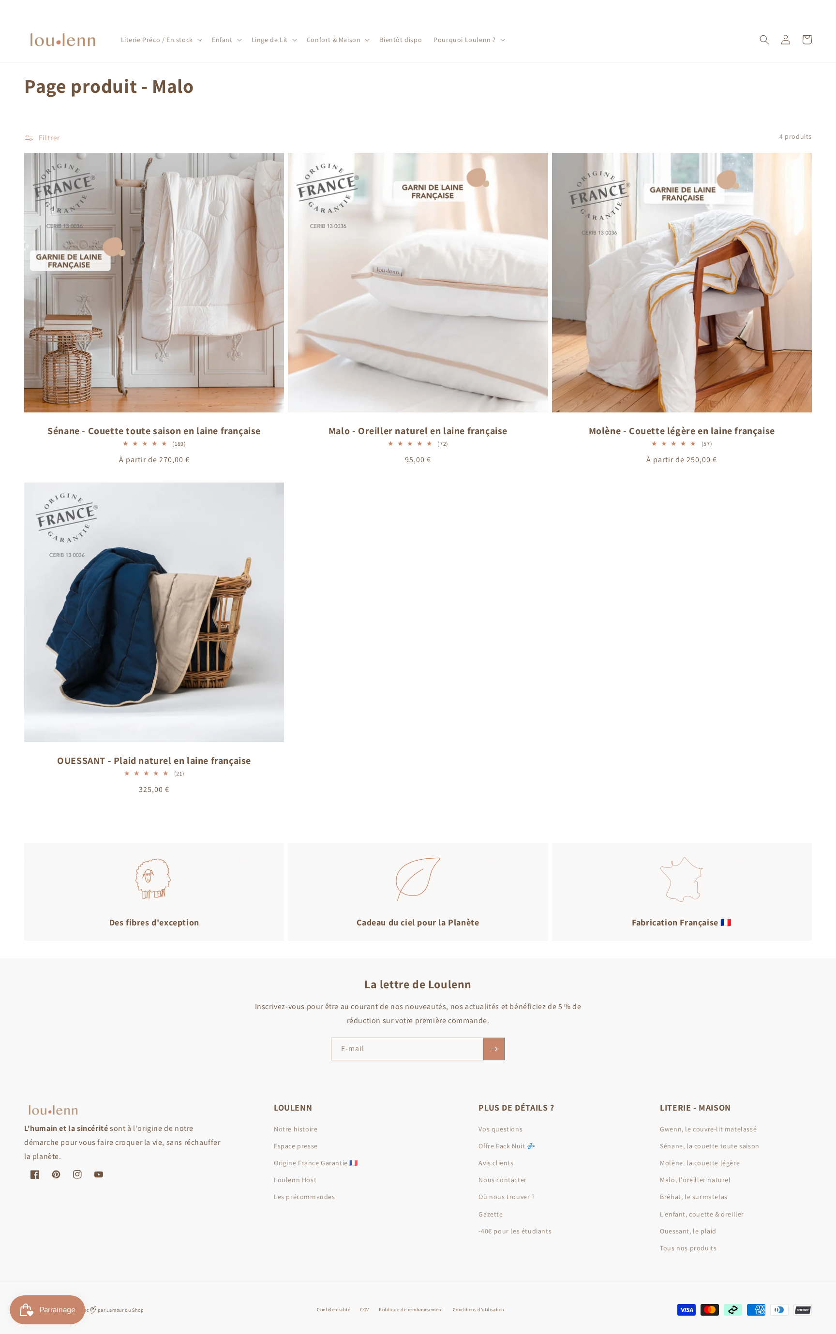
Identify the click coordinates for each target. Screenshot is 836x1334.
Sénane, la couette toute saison (710, 1146)
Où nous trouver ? (506, 1196)
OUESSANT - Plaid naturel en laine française (154, 760)
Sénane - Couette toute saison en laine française (154, 430)
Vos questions (500, 1129)
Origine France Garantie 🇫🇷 (316, 1162)
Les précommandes (304, 1196)
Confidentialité (333, 1309)
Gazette (490, 1214)
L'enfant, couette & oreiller (702, 1214)
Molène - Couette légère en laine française (682, 430)
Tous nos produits (688, 1248)
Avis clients (495, 1162)
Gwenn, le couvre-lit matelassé (708, 1129)
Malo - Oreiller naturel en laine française (418, 430)
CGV (364, 1309)
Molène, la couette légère (700, 1162)
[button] (160, 39)
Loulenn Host (295, 1179)
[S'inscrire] (494, 1049)
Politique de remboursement (411, 1309)
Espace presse (296, 1146)
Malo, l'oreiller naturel (695, 1179)
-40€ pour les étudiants (515, 1231)
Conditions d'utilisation (478, 1309)
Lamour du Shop (125, 1310)
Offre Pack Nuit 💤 (506, 1146)
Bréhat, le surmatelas (694, 1196)
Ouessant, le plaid (688, 1231)
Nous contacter (502, 1179)
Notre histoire (295, 1129)
